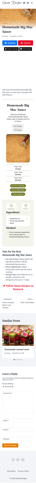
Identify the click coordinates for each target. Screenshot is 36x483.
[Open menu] (32, 2)
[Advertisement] (18, 70)
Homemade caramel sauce (17, 349)
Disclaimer (11, 471)
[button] (27, 219)
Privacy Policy (23, 471)
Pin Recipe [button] (18, 130)
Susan (6, 36)
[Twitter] (18, 459)
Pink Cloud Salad (27, 301)
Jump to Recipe (12, 49)
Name (6, 420)
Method (25, 209)
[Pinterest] (27, 2)
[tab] (14, 359)
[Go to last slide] (5, 341)
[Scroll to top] (31, 480)
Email (6, 430)
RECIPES (5, 23)
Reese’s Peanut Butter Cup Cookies (8, 303)
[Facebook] (24, 2)
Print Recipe (26, 49)
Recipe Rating (7, 384)
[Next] (30, 341)
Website (6, 439)
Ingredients (11, 209)
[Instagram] (23, 459)
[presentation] (18, 335)
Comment (7, 393)
